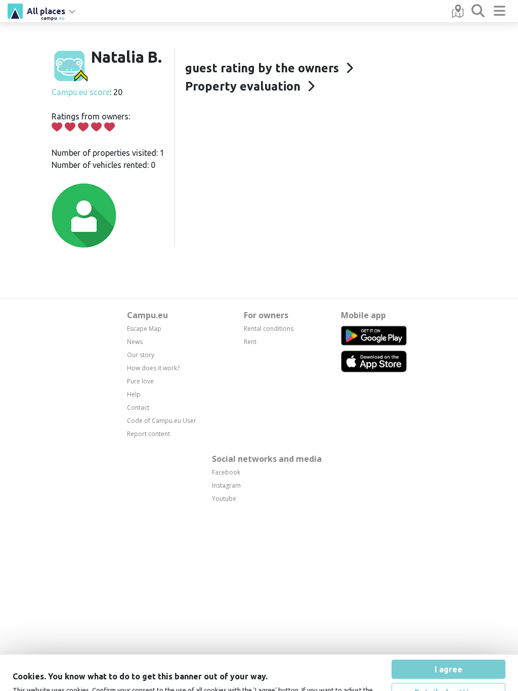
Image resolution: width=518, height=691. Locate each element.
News (135, 341)
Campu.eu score (81, 92)
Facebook (226, 472)
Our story (140, 355)
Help (134, 394)
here (293, 653)
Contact (138, 407)
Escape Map (144, 328)
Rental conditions (268, 328)
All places (46, 13)
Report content (148, 433)
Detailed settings (448, 645)
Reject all (448, 668)
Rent (250, 341)
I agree (448, 622)
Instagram (226, 485)
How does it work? (153, 368)
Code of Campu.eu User (161, 420)
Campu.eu (147, 315)
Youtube (224, 498)
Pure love (140, 381)
